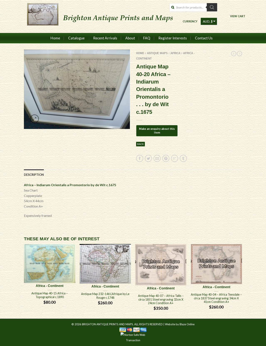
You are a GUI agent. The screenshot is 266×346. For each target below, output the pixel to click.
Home (55, 38)
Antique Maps (157, 53)
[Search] (212, 7)
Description (34, 174)
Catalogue (76, 38)
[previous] (24, 281)
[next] (242, 281)
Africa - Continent (49, 286)
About (130, 38)
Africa (175, 53)
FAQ (146, 38)
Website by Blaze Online (180, 324)
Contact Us (204, 38)
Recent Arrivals (105, 38)
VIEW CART (237, 16)
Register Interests (172, 38)
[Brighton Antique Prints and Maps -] (98, 16)
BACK (140, 144)
